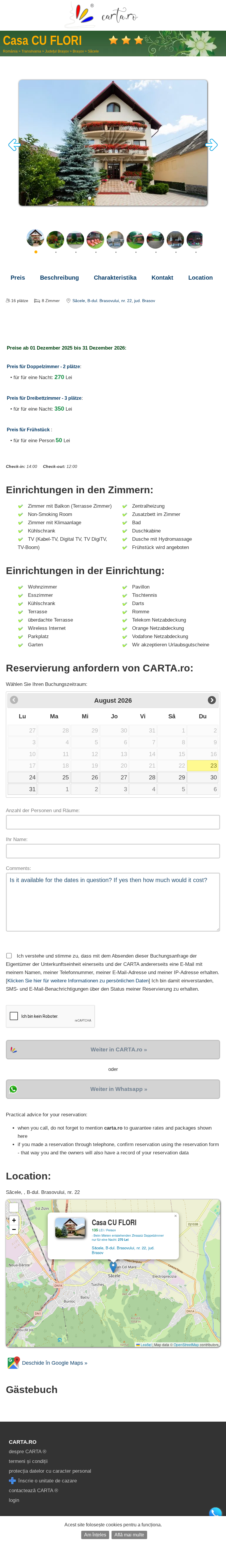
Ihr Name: (17, 839)
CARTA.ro (22, 1442)
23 (213, 765)
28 (152, 777)
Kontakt (162, 277)
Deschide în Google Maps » (54, 1363)
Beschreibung (59, 277)
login (14, 1500)
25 (65, 777)
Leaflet (146, 1344)
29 (182, 777)
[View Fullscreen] (13, 1207)
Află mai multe (129, 1534)
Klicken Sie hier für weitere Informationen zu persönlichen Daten (78, 981)
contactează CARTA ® (33, 1490)
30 (213, 777)
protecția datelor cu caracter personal (50, 1471)
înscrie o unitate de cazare (47, 1481)
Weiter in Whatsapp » (118, 1089)
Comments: (18, 868)
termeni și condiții (28, 1461)
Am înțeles (95, 1534)
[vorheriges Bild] (15, 149)
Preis (18, 277)
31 (32, 789)
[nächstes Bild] (211, 149)
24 (32, 777)
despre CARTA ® (27, 1451)
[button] (113, 1267)
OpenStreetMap (186, 1344)
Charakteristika (115, 277)
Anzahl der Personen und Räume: (43, 810)
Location (200, 277)
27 (124, 777)
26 (95, 777)
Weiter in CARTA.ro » (119, 1049)
